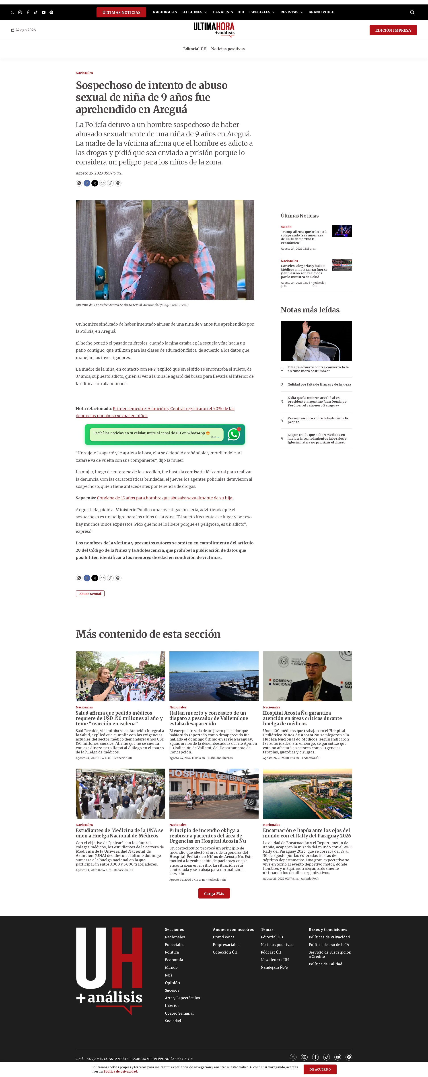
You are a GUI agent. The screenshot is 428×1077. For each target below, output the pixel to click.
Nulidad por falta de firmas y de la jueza (319, 384)
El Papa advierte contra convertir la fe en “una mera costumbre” (318, 369)
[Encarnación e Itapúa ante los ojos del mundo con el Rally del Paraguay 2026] (307, 794)
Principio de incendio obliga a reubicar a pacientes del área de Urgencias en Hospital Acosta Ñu (207, 836)
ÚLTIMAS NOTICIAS (121, 12)
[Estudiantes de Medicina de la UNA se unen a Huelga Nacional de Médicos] (120, 794)
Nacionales (84, 73)
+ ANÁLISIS (222, 12)
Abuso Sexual (90, 594)
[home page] (214, 30)
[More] (205, 12)
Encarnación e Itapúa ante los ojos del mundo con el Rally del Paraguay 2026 (307, 833)
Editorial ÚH (195, 49)
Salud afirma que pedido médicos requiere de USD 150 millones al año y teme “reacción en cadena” (119, 718)
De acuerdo (320, 1069)
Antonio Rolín (310, 878)
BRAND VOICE (321, 12)
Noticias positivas (228, 49)
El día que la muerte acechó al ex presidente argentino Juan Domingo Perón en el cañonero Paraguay (317, 401)
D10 (240, 12)
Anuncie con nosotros (233, 929)
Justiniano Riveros (220, 758)
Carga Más (214, 893)
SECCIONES (191, 12)
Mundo (286, 227)
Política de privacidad (120, 1071)
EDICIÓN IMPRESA (393, 30)
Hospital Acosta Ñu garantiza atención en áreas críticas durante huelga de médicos (302, 718)
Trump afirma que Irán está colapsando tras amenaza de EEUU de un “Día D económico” (304, 237)
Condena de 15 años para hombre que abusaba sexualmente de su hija (164, 498)
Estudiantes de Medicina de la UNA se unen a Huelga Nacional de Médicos (119, 833)
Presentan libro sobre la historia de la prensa (318, 420)
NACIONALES (165, 12)
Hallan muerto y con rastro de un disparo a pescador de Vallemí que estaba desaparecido (208, 718)
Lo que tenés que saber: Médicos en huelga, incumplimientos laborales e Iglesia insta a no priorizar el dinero (317, 438)
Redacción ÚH (319, 284)
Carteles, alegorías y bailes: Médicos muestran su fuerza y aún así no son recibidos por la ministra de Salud (304, 271)
